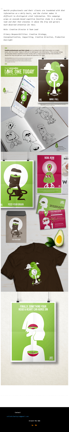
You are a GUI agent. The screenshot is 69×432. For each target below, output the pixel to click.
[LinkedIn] (32, 425)
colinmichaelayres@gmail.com (18, 416)
